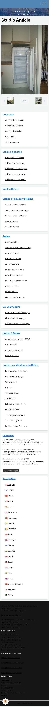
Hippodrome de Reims (13, 350)
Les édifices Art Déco (13, 259)
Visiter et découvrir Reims (11, 683)
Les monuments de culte (14, 297)
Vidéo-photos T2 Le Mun (14, 158)
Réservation (5, 650)
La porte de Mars (11, 253)
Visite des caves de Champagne (17, 324)
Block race (9, 388)
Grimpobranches (11, 393)
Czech (10, 562)
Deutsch (10, 507)
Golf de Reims (10, 398)
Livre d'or (4, 695)
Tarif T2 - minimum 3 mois (11, 645)
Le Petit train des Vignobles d (16, 426)
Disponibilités (10, 137)
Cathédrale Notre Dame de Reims (18, 248)
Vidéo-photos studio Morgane (16, 169)
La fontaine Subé (11, 292)
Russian (10, 578)
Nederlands (12, 512)
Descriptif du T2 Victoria (14, 126)
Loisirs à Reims (7, 690)
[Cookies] (5, 701)
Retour (24, 101)
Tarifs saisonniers (12, 142)
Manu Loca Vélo (11, 345)
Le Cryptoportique (12, 264)
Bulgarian (11, 551)
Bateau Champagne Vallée (15, 404)
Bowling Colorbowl (12, 410)
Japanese (11, 589)
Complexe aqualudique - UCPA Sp (18, 339)
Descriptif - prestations (9, 635)
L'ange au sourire (12, 286)
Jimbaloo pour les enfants (15, 415)
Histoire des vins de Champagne (17, 313)
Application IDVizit (12, 221)
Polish (9, 534)
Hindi (9, 573)
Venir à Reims (6, 680)
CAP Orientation (11, 382)
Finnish (10, 545)
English (10, 490)
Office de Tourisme (12, 227)
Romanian (11, 529)
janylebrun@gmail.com (11, 615)
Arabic (10, 595)
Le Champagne (7, 688)
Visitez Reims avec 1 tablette (16, 216)
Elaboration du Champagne (15, 318)
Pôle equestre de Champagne (16, 371)
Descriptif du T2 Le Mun (14, 120)
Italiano (10, 501)
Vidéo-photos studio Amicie (15, 180)
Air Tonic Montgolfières (13, 421)
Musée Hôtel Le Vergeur (14, 270)
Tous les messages (11, 471)
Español (10, 496)
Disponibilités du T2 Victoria (11, 637)
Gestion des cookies (24, 704)
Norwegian (11, 540)
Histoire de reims (11, 242)
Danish (10, 556)
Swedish (10, 523)
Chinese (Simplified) (15, 584)
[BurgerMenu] (44, 4)
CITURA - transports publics (15, 205)
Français (11, 485)
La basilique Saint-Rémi (14, 275)
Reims (3, 685)
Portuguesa (12, 518)
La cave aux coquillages (14, 376)
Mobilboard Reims (12, 356)
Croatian (10, 567)
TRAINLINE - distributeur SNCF (17, 210)
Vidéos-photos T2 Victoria (14, 163)
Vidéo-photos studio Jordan (15, 174)
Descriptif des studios (13, 131)
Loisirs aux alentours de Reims (12, 693)
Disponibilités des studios (10, 640)
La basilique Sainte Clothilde (16, 281)
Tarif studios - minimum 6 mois (13, 647)
